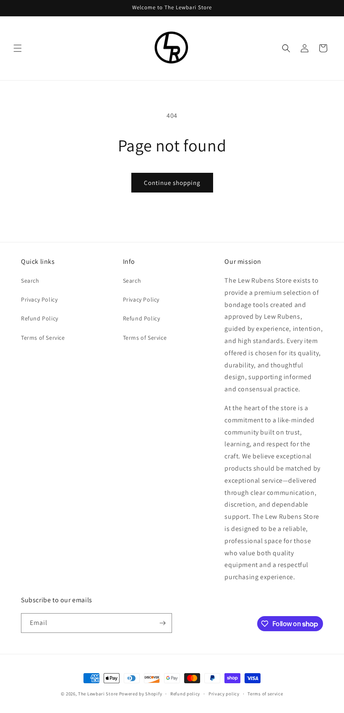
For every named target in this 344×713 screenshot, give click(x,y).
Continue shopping (172, 183)
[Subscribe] (162, 623)
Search (30, 280)
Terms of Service (43, 337)
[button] (17, 48)
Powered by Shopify (140, 694)
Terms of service (265, 694)
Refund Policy (39, 318)
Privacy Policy (39, 299)
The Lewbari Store (98, 694)
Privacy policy (224, 694)
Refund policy (185, 694)
